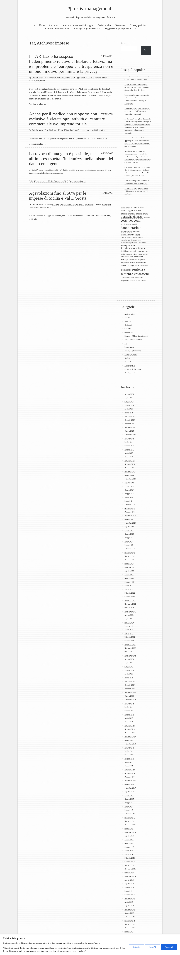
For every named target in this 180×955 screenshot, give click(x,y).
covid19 (134, 224)
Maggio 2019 (129, 714)
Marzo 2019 (129, 722)
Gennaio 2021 (130, 641)
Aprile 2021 (129, 630)
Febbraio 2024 (130, 505)
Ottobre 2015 (129, 873)
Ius (72, 77)
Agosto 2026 (129, 394)
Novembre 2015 (130, 869)
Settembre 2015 (130, 876)
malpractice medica (144, 251)
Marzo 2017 (129, 810)
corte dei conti (130, 220)
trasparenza (40, 80)
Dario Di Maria (37, 77)
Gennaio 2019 (130, 729)
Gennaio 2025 (130, 464)
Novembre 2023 (130, 516)
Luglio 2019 (129, 707)
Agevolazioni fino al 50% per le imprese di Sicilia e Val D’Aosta (57, 196)
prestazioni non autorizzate (132, 257)
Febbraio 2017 (130, 814)
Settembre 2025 (130, 435)
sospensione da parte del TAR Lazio (72, 89)
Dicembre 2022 (130, 556)
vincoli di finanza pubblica (138, 280)
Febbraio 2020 (130, 681)
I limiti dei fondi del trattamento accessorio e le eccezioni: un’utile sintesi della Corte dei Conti (137, 87)
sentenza (59, 173)
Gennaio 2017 (130, 817)
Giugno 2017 (129, 799)
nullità (135, 254)
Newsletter (120, 25)
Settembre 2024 (130, 479)
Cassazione (137, 211)
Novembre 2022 (130, 560)
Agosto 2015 (129, 880)
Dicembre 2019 (130, 689)
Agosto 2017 (129, 792)
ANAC (124, 210)
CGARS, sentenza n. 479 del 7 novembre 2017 (48, 181)
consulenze (147, 217)
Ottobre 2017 (129, 784)
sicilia (49, 207)
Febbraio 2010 (130, 917)
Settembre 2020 (130, 655)
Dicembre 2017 (130, 777)
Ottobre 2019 (129, 696)
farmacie (137, 234)
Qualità (127, 358)
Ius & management (91, 8)
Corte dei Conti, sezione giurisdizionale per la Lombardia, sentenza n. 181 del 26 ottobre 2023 (68, 138)
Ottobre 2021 (129, 608)
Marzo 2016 (129, 854)
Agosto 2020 (129, 659)
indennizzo (45, 173)
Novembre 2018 (130, 737)
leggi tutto (33, 219)
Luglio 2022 (129, 575)
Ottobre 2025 (129, 431)
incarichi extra (136, 240)
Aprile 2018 (129, 762)
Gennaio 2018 (130, 773)
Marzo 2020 (129, 678)
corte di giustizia (87, 77)
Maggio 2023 (129, 538)
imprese (98, 77)
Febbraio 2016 (130, 858)
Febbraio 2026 (130, 416)
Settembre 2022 (130, 567)
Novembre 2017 (130, 781)
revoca (52, 173)
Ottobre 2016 (129, 828)
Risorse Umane (58, 130)
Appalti (55, 170)
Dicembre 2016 (130, 821)
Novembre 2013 (130, 898)
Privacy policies (138, 25)
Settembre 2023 (130, 523)
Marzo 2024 (129, 501)
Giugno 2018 (129, 755)
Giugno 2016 (129, 843)
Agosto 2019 (129, 703)
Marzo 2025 (129, 457)
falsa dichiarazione (127, 234)
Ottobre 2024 (129, 475)
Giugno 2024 (129, 490)
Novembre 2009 (130, 928)
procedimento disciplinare (137, 260)
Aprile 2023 (129, 541)
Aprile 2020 (129, 674)
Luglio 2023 (129, 530)
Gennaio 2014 (130, 895)
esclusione (136, 231)
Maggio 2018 (129, 758)
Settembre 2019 (130, 700)
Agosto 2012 (129, 906)
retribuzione (144, 265)
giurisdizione (125, 240)
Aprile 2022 (129, 586)
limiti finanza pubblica (129, 251)
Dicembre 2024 (130, 468)
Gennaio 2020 (130, 685)
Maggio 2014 (129, 887)
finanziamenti (34, 207)
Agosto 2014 (129, 884)
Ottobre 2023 (129, 519)
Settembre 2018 (130, 744)
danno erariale (131, 228)
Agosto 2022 (129, 571)
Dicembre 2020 (130, 644)
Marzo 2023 (129, 545)
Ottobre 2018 (129, 740)
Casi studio (129, 325)
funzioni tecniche (137, 237)
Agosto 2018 (129, 747)
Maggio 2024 (129, 494)
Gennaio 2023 (130, 552)
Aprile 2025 (129, 453)
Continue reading (37, 104)
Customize (136, 947)
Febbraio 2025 (130, 460)
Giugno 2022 (129, 578)
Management (89, 204)
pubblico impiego (127, 265)
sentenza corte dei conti (132, 277)
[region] (90, 944)
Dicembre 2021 (130, 600)
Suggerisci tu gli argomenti (118, 28)
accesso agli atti (125, 207)
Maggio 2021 (129, 626)
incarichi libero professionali (129, 243)
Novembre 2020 (130, 648)
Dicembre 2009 (130, 924)
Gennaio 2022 (130, 597)
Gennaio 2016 (130, 862)
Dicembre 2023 (130, 512)
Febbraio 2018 (130, 770)
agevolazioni (106, 204)
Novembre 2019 (130, 692)
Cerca (123, 43)
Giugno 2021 (129, 622)
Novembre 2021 (130, 604)
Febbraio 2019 (130, 725)
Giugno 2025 (129, 446)
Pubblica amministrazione (57, 28)
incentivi (142, 243)
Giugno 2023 (129, 534)
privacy (124, 259)
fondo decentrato (126, 237)
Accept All (169, 947)
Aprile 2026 (129, 409)
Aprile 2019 (129, 718)
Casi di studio (104, 25)
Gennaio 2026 (130, 420)
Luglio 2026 (129, 398)
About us (53, 25)
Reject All (152, 947)
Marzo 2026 (129, 413)
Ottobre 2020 (129, 652)
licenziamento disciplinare (133, 248)
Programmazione (131, 354)
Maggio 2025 (129, 449)
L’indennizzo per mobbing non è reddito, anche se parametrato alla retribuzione (136, 191)
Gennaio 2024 (130, 508)
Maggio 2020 (129, 670)
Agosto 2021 (129, 615)
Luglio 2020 (129, 663)
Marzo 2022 (129, 589)
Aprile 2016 (129, 851)
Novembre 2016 (130, 825)
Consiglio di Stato (103, 170)
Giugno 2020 (129, 667)
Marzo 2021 (129, 633)
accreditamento (137, 207)
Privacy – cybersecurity (133, 351)
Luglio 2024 (129, 486)
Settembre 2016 (130, 832)
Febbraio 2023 (130, 549)
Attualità (55, 204)
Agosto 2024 (129, 483)
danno (31, 173)
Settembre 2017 (130, 788)
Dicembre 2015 (130, 865)
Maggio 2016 (129, 847)
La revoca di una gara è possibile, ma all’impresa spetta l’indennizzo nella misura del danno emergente (71, 158)
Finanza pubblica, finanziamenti (72, 204)
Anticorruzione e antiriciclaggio (77, 25)
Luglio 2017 (129, 795)
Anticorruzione (130, 314)
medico (101, 130)
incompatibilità (92, 130)
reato (137, 265)
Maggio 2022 (129, 582)
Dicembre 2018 (130, 733)
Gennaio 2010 (130, 920)
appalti (130, 211)
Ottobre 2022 (129, 563)
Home (42, 25)
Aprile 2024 (129, 497)
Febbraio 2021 (130, 637)
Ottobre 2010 (129, 913)
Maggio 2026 (129, 405)
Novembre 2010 (130, 909)
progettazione (125, 263)
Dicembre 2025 (130, 424)
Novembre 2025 (130, 427)
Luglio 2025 (129, 442)
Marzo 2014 (129, 891)
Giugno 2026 (129, 401)
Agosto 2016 (129, 836)
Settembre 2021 (130, 611)
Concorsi (128, 329)
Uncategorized (130, 373)
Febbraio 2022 (130, 593)
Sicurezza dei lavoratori (133, 369)
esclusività (75, 130)
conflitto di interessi (142, 213)
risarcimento (126, 270)
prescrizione (143, 254)
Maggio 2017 (129, 803)
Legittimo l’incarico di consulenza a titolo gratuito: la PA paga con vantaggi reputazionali (137, 111)
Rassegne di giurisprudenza (87, 28)
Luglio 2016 (129, 840)
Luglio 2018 (129, 751)
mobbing (129, 254)
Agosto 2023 (129, 527)
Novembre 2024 (130, 471)
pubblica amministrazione (138, 263)
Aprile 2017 (129, 806)
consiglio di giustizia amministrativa (82, 170)
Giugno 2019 (129, 711)
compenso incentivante (128, 213)
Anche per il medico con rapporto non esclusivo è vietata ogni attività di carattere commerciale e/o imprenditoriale (67, 118)
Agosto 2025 (129, 438)
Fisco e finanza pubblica (61, 77)
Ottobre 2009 (129, 931)
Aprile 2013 (129, 902)
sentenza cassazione (135, 274)
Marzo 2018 (129, 766)
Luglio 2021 (129, 619)
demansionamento (126, 231)
